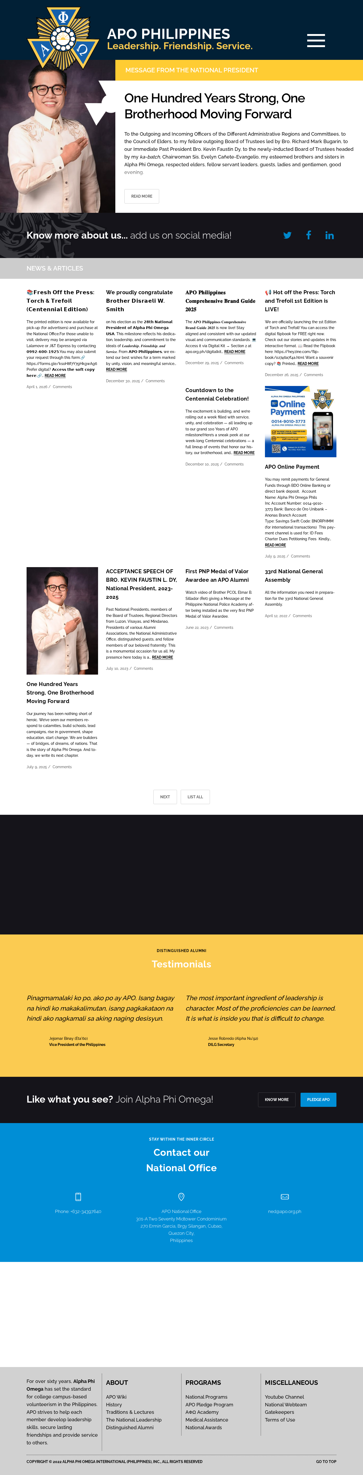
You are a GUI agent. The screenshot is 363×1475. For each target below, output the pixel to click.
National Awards (203, 1427)
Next (165, 797)
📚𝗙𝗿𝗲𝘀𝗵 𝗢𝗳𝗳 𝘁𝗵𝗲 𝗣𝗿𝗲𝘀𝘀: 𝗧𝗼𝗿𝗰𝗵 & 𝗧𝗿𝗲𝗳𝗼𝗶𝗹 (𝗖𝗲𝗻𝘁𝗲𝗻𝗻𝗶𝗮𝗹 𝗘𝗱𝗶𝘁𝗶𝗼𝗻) (61, 301)
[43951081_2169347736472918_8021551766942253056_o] (109, 835)
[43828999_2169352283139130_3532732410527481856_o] (181, 835)
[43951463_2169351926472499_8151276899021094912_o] (36, 835)
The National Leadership (134, 1420)
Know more (277, 1100)
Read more (141, 196)
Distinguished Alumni (130, 1427)
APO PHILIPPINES (168, 33)
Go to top (326, 1462)
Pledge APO (318, 1100)
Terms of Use (280, 1420)
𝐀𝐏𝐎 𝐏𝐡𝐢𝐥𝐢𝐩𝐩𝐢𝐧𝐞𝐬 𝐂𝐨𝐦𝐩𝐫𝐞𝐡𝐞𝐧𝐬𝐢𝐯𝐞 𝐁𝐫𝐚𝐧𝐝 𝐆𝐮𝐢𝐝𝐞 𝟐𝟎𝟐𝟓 (220, 301)
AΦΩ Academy (202, 1412)
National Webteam (286, 1404)
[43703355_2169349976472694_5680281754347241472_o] (181, 875)
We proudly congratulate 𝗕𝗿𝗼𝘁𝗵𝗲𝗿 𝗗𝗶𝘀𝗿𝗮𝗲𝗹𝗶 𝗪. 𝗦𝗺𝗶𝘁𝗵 (139, 301)
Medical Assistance (206, 1420)
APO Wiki (116, 1397)
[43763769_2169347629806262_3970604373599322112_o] (326, 835)
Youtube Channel (284, 1397)
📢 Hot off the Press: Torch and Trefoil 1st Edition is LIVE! (300, 301)
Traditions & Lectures (130, 1412)
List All (195, 797)
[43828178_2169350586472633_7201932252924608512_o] (254, 835)
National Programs (206, 1397)
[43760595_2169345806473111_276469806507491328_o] (36, 875)
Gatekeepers (279, 1412)
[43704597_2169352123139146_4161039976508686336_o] (109, 875)
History (114, 1404)
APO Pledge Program (209, 1404)
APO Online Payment (292, 467)
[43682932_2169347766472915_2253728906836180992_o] (254, 875)
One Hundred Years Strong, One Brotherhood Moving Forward (60, 692)
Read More (55, 375)
